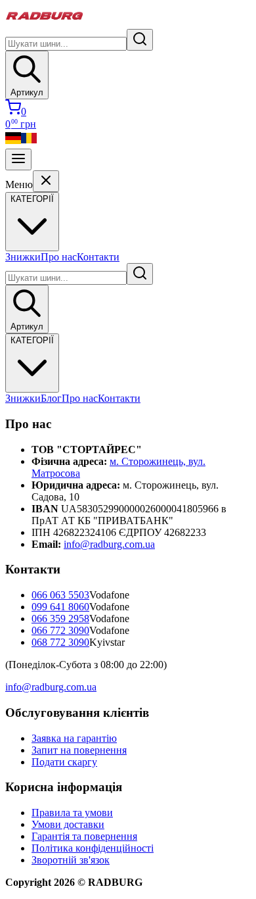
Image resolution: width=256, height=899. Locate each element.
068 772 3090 (60, 642)
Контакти (98, 256)
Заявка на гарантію (74, 738)
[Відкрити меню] (18, 159)
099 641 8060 (60, 606)
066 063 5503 (60, 594)
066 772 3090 (60, 630)
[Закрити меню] (46, 181)
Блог (51, 398)
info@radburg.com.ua (109, 544)
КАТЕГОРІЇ (32, 340)
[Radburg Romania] (29, 142)
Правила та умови (72, 812)
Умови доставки (68, 824)
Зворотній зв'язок (71, 859)
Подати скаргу (64, 761)
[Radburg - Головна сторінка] (44, 22)
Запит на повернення (79, 750)
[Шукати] (140, 40)
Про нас (59, 256)
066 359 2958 (60, 618)
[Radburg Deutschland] (13, 142)
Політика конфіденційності (93, 848)
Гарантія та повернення (84, 836)
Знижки (23, 256)
